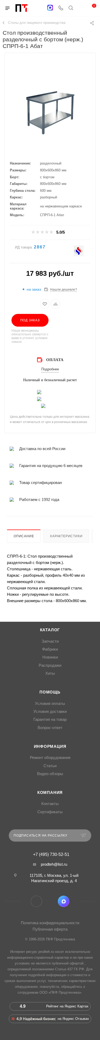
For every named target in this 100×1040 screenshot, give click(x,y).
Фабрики (50, 649)
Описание (24, 536)
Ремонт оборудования (50, 757)
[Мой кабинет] (80, 8)
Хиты (50, 673)
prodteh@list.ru (54, 864)
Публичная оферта (50, 929)
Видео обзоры (50, 774)
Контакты (50, 804)
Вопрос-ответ (50, 728)
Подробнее (50, 369)
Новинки (50, 657)
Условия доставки (50, 711)
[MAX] (50, 8)
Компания (50, 792)
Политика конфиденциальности (50, 923)
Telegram (36, 901)
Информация (50, 746)
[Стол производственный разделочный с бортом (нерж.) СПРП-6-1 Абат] (50, 112)
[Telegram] (39, 8)
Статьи (50, 766)
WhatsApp (50, 901)
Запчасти (50, 641)
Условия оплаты (50, 703)
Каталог (50, 630)
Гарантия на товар (50, 719)
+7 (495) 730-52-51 (51, 854)
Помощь (50, 692)
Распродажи (50, 665)
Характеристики (66, 536)
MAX (63, 901)
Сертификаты (50, 812)
